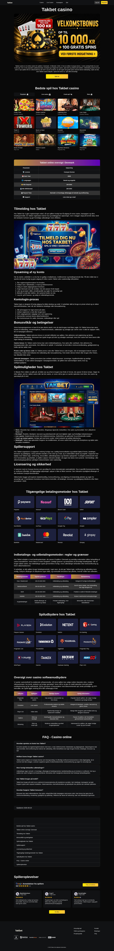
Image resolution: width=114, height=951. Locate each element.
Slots (88, 94)
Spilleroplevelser (22, 864)
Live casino (44, 94)
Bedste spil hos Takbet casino (26, 826)
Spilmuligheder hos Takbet (25, 841)
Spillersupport (21, 845)
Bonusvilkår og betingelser (25, 837)
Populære (23, 94)
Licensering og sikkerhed (24, 849)
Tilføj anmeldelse (90, 884)
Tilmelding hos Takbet (23, 833)
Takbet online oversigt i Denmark (27, 830)
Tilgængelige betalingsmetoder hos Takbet (30, 853)
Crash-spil (67, 94)
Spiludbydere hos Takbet (24, 857)
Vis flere (57, 911)
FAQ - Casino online (23, 860)
